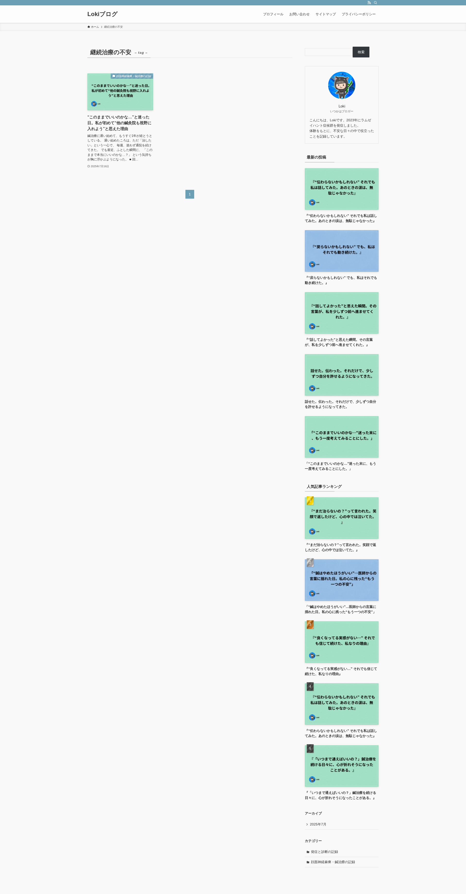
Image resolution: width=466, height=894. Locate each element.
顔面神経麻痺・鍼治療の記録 (333, 862)
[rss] (369, 2)
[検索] (375, 2)
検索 (361, 52)
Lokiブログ (102, 14)
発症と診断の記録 (324, 852)
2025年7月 (318, 824)
